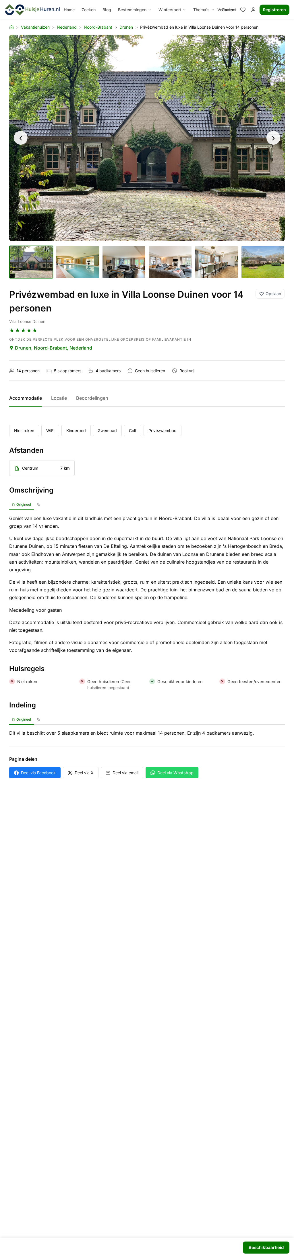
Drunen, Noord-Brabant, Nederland (53, 348)
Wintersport (169, 9)
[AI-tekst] (38, 505)
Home (69, 9)
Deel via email (125, 772)
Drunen (126, 27)
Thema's (201, 9)
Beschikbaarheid (266, 1247)
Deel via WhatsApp (175, 772)
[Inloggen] (253, 10)
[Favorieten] (243, 10)
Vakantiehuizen (35, 27)
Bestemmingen (132, 9)
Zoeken (89, 9)
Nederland (67, 27)
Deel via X (84, 772)
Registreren (274, 9)
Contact (229, 9)
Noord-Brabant (98, 27)
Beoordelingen (92, 398)
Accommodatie (25, 398)
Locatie (59, 398)
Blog (106, 9)
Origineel (23, 504)
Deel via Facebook (38, 772)
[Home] (11, 27)
